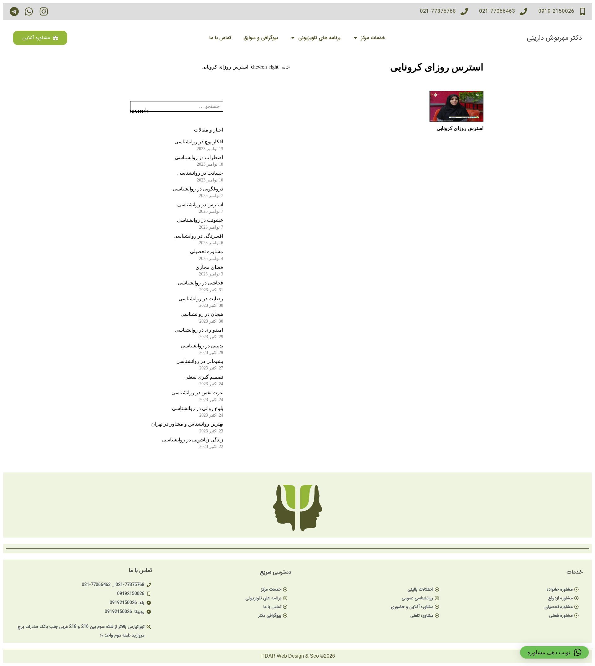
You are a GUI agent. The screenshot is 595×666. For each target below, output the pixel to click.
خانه (285, 66)
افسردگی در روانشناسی (198, 236)
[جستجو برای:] (176, 105)
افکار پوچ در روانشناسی (198, 141)
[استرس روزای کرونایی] (456, 106)
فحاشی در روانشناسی (200, 282)
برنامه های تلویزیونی (319, 38)
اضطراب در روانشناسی (199, 157)
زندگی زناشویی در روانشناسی (192, 439)
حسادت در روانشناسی (200, 173)
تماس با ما (220, 38)
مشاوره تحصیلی (206, 251)
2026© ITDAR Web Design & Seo (297, 656)
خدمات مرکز (373, 38)
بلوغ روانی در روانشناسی (197, 408)
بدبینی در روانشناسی (202, 345)
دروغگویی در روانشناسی (198, 188)
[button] (554, 652)
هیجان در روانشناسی (202, 314)
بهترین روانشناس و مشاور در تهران (187, 424)
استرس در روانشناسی (200, 204)
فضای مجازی (209, 267)
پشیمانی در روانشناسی (199, 361)
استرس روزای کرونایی (460, 128)
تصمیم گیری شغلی (203, 377)
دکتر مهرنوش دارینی (554, 38)
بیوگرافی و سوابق (261, 38)
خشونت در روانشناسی (200, 220)
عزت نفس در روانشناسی (197, 392)
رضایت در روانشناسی (200, 298)
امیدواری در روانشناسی (199, 330)
